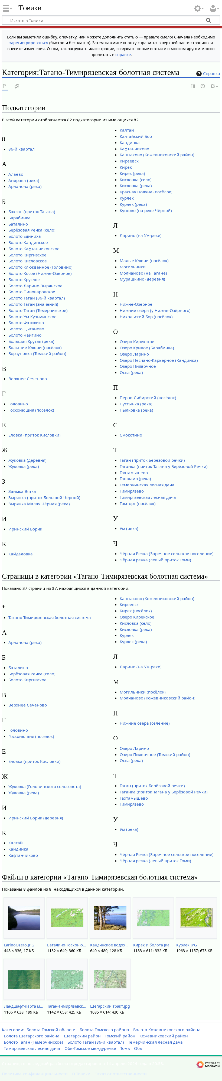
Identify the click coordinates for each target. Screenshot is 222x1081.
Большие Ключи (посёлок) (35, 347)
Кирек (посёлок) (136, 610)
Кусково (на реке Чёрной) (146, 210)
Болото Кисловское (27, 260)
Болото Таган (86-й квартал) (36, 298)
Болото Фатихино (26, 322)
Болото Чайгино (24, 335)
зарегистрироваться (28, 42)
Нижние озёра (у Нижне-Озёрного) (155, 310)
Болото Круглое (24, 279)
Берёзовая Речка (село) (32, 230)
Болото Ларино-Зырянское (35, 285)
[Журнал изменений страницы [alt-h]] (203, 86)
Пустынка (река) (136, 403)
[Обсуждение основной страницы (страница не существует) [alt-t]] (17, 86)
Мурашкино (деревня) (142, 279)
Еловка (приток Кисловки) (34, 435)
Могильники (133, 266)
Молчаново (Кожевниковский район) (157, 698)
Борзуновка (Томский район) (37, 353)
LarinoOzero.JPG (19, 944)
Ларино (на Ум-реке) (141, 235)
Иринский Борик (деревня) (35, 817)
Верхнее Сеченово (27, 378)
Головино (18, 403)
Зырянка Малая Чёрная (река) (39, 503)
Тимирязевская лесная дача (148, 497)
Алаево (15, 174)
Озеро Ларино (134, 354)
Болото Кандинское (28, 242)
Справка (211, 73)
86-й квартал (21, 149)
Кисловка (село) (136, 179)
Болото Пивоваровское (31, 291)
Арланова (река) (25, 186)
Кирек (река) (132, 173)
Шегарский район (82, 1035)
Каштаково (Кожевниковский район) (157, 154)
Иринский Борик (25, 529)
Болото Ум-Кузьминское (32, 316)
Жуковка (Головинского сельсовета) (44, 786)
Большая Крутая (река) (31, 341)
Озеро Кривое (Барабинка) (147, 347)
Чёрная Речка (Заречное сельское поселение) (167, 553)
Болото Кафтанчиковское (34, 248)
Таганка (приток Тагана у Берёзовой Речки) (164, 466)
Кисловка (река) (136, 185)
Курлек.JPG (186, 944)
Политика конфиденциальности (35, 1073)
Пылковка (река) (136, 410)
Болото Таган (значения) (33, 304)
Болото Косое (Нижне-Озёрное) (40, 273)
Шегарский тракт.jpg (110, 1006)
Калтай (127, 130)
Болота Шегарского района (32, 1035)
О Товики (81, 1073)
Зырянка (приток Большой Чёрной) (44, 497)
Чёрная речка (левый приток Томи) (155, 559)
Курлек (127, 198)
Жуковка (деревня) (27, 460)
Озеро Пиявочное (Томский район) (155, 754)
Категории (12, 1029)
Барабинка (19, 217)
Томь (125, 1048)
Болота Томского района (104, 1029)
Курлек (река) (133, 204)
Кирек (126, 167)
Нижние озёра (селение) (145, 723)
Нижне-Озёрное (136, 304)
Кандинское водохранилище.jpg (110, 944)
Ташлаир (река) (135, 478)
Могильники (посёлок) (143, 692)
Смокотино (131, 435)
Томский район (120, 1035)
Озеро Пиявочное (138, 366)
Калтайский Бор (136, 136)
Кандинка (130, 142)
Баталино (18, 224)
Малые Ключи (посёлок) (144, 260)
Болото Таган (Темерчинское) (38, 310)
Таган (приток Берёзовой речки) (152, 460)
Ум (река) (129, 528)
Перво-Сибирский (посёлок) (148, 397)
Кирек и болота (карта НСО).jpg (153, 944)
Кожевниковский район (163, 1035)
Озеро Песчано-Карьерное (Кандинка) (159, 360)
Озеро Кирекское (137, 341)
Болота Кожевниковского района (167, 1029)
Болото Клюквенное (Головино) (40, 267)
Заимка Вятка (22, 491)
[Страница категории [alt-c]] (5, 86)
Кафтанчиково (134, 148)
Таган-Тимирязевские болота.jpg (67, 1006)
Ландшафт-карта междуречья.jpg (24, 1006)
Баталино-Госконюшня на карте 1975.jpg (67, 944)
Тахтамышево (134, 472)
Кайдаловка (20, 553)
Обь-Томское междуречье (90, 1048)
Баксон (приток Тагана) (31, 211)
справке (123, 54)
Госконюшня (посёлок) (31, 410)
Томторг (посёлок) (138, 503)
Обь (138, 1048)
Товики (29, 8)
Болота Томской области (51, 1029)
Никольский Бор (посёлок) (146, 316)
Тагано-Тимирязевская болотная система (49, 617)
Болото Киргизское (27, 255)
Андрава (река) (23, 180)
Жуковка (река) (23, 466)
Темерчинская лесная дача (147, 484)
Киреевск (129, 161)
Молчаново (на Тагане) (143, 273)
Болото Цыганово (26, 328)
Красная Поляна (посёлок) (146, 191)
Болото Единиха (24, 236)
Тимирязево (132, 491)
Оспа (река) (131, 372)
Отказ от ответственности (120, 1073)
